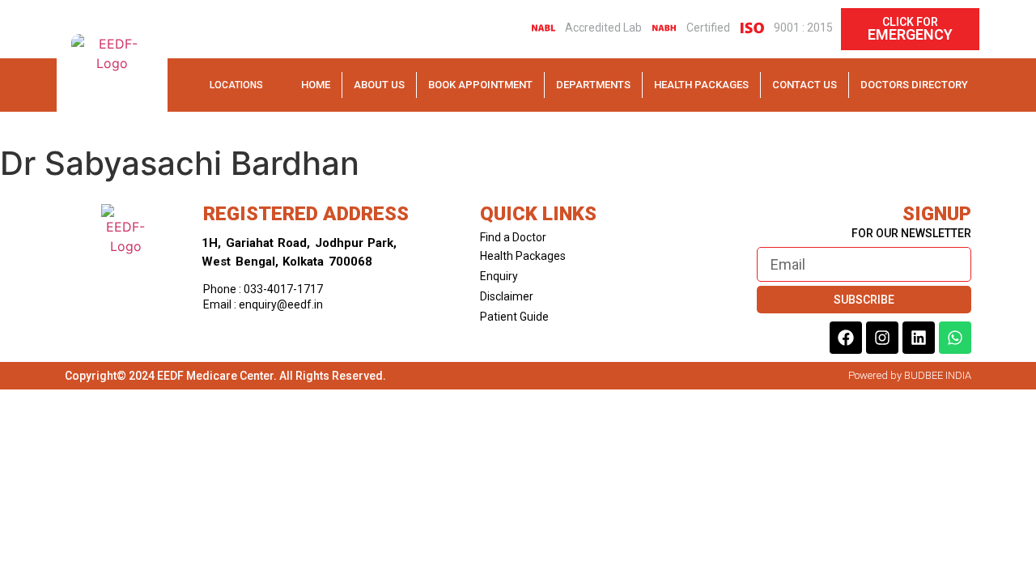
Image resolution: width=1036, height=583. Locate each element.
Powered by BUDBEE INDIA (909, 375)
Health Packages (701, 85)
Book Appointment (480, 85)
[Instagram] (882, 337)
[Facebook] (846, 337)
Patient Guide (514, 316)
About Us (379, 85)
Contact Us (804, 85)
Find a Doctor (513, 237)
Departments (593, 85)
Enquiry (499, 276)
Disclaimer (506, 296)
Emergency (910, 34)
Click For (910, 21)
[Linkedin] (918, 337)
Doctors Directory (914, 85)
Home (315, 85)
